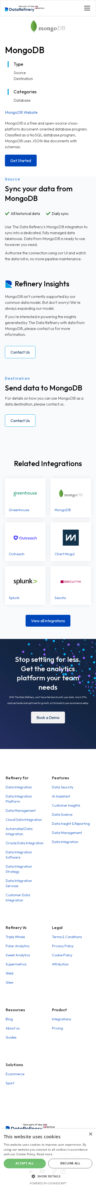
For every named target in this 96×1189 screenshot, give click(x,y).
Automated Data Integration (19, 831)
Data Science (62, 814)
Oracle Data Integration (25, 843)
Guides (11, 1037)
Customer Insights (66, 805)
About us (12, 1028)
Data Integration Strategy (19, 869)
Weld (9, 973)
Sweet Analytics (18, 955)
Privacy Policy (63, 946)
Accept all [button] (25, 1163)
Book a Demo (48, 717)
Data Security (62, 787)
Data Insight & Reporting (71, 823)
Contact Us (20, 352)
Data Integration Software (19, 855)
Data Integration (19, 787)
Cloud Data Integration (24, 819)
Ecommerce (15, 1074)
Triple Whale (15, 937)
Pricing (57, 1028)
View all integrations (48, 620)
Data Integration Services (19, 883)
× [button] (90, 1134)
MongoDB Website (21, 112)
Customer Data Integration (18, 897)
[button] (86, 8)
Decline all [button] (70, 1163)
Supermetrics (16, 964)
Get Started (20, 160)
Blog (9, 1019)
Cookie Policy (62, 955)
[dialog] (48, 1159)
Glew (9, 982)
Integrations (61, 1019)
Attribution (60, 964)
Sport (10, 1083)
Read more (44, 1154)
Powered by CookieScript (48, 1183)
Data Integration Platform (19, 799)
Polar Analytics (17, 946)
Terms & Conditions (67, 937)
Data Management (21, 810)
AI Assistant (61, 796)
